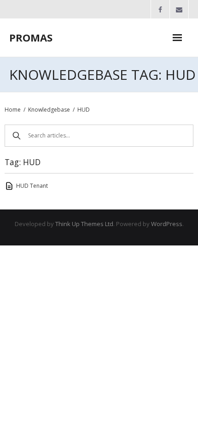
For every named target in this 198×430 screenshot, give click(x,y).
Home (13, 109)
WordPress (166, 224)
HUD (83, 109)
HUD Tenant (32, 186)
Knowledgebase (49, 109)
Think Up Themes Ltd (84, 224)
